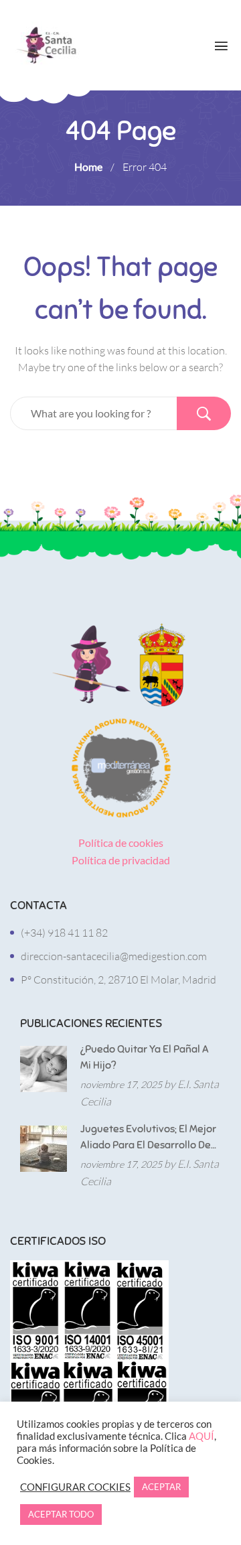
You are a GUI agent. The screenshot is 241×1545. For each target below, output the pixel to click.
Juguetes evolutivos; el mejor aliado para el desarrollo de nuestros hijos (148, 1137)
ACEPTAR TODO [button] (61, 1514)
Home (88, 166)
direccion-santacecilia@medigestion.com (114, 956)
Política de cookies (120, 842)
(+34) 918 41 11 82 (64, 932)
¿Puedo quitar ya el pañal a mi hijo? (144, 1057)
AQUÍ (201, 1436)
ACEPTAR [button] (161, 1486)
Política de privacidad (121, 860)
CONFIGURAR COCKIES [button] (75, 1487)
